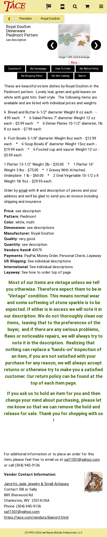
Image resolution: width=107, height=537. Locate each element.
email (23, 190)
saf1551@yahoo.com (82, 459)
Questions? (14, 68)
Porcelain (25, 18)
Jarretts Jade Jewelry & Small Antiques (36, 484)
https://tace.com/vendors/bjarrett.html (36, 517)
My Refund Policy (89, 68)
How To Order (63, 68)
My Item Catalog (60, 75)
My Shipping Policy (32, 75)
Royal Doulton (50, 18)
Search (82, 75)
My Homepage (38, 68)
